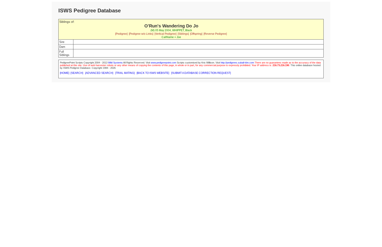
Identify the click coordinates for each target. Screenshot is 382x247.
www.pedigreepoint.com (163, 62)
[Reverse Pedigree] (215, 33)
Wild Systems (115, 62)
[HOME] (64, 73)
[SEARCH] (77, 73)
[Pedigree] (121, 33)
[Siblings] (183, 33)
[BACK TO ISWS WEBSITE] (153, 73)
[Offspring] (196, 33)
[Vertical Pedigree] (165, 33)
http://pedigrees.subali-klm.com (237, 62)
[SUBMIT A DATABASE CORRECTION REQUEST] (201, 73)
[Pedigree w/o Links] (141, 33)
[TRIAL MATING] (125, 73)
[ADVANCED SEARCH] (99, 73)
